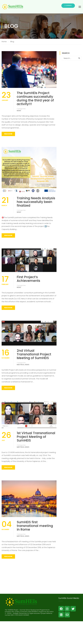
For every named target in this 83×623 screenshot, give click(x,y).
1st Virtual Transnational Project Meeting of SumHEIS (36, 436)
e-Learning (68, 5)
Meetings (20, 365)
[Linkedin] (61, 614)
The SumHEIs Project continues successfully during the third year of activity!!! (35, 98)
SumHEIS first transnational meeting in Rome (35, 525)
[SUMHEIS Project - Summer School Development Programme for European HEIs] (12, 8)
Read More (8, 134)
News (19, 111)
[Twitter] (73, 608)
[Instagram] (67, 608)
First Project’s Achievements (28, 279)
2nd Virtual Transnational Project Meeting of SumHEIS (34, 354)
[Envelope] (67, 614)
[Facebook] (61, 608)
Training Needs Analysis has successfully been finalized (36, 201)
